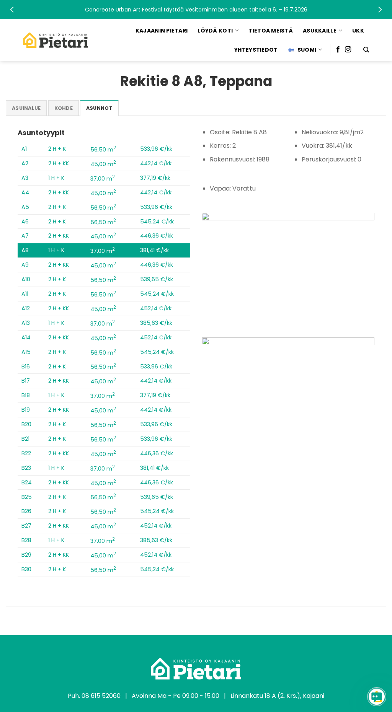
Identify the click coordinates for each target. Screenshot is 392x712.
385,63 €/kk (156, 323)
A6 (25, 221)
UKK (358, 30)
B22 (26, 453)
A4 (25, 192)
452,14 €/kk (156, 308)
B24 (26, 482)
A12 (25, 308)
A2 (24, 163)
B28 (26, 540)
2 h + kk (58, 163)
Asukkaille (319, 30)
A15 (26, 352)
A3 (24, 178)
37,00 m (102, 178)
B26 (26, 511)
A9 (25, 265)
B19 (25, 410)
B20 (26, 424)
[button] (196, 9)
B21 (25, 439)
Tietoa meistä (270, 30)
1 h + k (56, 178)
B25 (26, 497)
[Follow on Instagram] (348, 49)
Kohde (63, 108)
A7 (25, 236)
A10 (25, 279)
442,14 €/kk (156, 163)
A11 (24, 294)
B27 (26, 526)
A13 (25, 323)
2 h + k (57, 149)
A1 (24, 149)
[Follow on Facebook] (338, 49)
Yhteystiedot (256, 50)
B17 (25, 381)
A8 (25, 250)
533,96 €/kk (156, 149)
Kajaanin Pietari (162, 30)
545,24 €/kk (157, 221)
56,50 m (103, 149)
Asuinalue (26, 108)
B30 (26, 569)
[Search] (366, 49)
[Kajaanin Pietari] (55, 40)
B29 (26, 555)
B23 (26, 468)
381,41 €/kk (154, 250)
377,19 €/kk (155, 178)
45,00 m (103, 164)
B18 (25, 395)
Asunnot (99, 108)
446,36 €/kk (156, 236)
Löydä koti (215, 30)
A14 (26, 337)
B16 (25, 366)
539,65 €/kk (156, 279)
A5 (25, 207)
